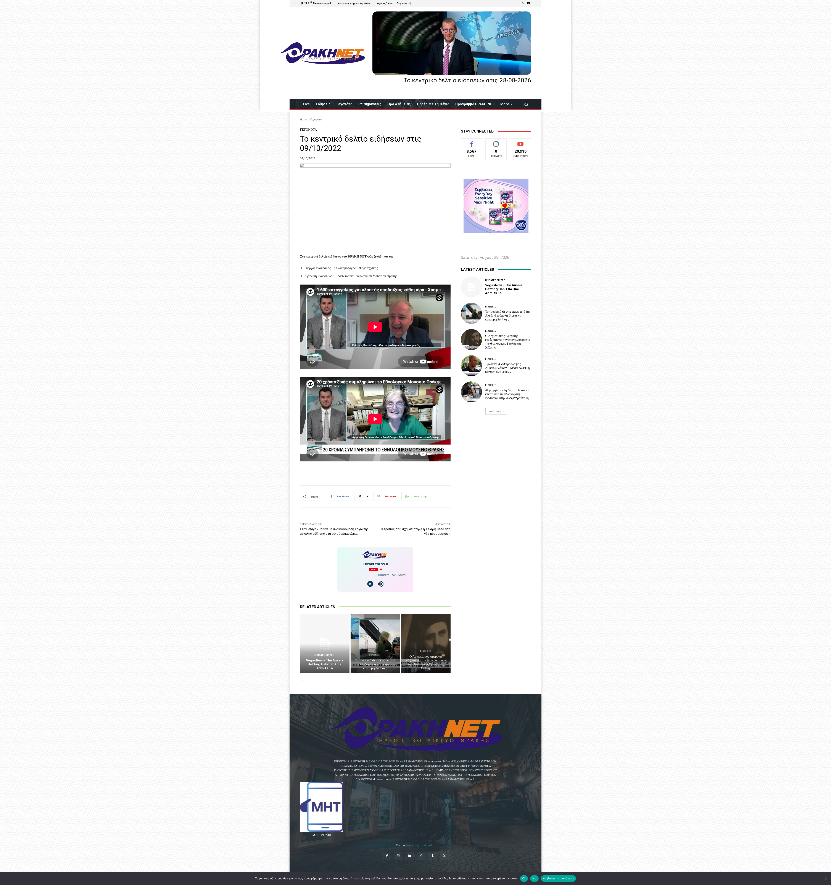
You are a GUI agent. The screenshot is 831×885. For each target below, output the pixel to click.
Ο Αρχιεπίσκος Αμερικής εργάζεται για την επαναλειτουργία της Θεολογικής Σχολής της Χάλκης (425, 662)
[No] (825, 878)
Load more (494, 411)
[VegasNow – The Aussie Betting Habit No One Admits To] (324, 643)
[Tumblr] (432, 856)
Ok (524, 878)
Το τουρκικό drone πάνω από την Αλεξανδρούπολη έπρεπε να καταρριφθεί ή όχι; (375, 664)
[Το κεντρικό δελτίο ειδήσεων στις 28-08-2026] (451, 43)
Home (304, 119)
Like (471, 141)
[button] (526, 104)
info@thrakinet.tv (423, 845)
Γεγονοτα (316, 119)
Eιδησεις (374, 655)
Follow (496, 141)
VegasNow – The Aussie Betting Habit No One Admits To (324, 664)
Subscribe (520, 141)
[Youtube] (528, 3)
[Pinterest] (421, 856)
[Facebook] (518, 3)
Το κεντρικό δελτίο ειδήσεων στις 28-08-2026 (467, 80)
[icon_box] (404, 4)
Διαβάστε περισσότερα (558, 878)
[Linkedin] (410, 856)
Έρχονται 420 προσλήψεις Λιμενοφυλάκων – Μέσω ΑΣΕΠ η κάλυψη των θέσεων (507, 368)
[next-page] (309, 680)
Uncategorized (324, 655)
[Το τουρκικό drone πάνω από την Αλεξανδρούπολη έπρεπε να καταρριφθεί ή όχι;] (375, 643)
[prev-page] (302, 680)
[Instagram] (523, 3)
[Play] (370, 583)
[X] (444, 856)
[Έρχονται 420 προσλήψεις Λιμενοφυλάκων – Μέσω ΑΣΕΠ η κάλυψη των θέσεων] (471, 365)
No (534, 878)
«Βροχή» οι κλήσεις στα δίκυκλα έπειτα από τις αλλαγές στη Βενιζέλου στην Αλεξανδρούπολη (507, 394)
